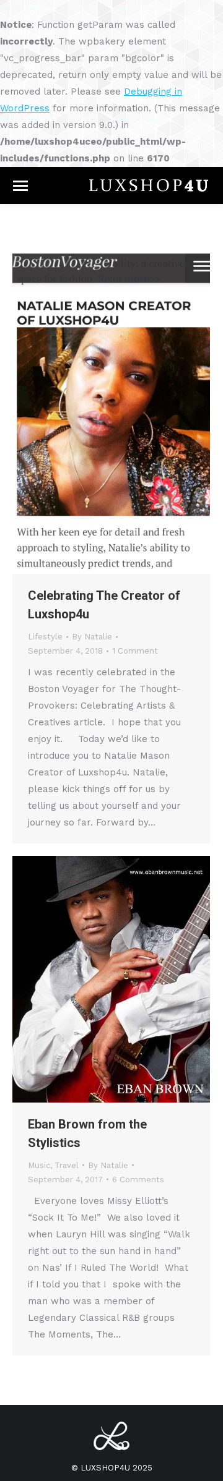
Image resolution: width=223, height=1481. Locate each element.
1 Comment (135, 650)
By (92, 636)
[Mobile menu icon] (20, 186)
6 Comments (138, 1179)
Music (39, 1165)
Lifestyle (45, 636)
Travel (67, 1165)
